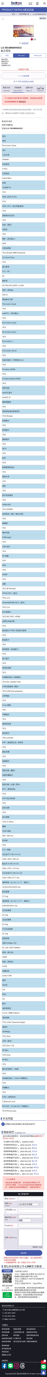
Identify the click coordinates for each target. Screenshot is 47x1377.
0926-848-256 (25, 1151)
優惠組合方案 (6, 1355)
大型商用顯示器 (18, 1332)
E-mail (7, 1225)
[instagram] (16, 1368)
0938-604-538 (25, 1155)
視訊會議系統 (31, 1329)
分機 (20, 1220)
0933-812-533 (25, 1161)
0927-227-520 (27, 1174)
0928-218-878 (25, 1145)
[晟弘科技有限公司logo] (16, 5)
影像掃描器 (5, 1345)
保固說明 (25, 43)
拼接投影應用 (6, 1341)
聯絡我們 (22, 102)
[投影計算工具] (37, 6)
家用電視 (16, 1335)
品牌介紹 (29, 89)
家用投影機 (5, 1329)
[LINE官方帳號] (10, 1368)
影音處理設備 (6, 1348)
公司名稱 (8, 1210)
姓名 (6, 1199)
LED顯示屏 (17, 1338)
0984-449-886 (25, 1164)
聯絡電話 (8, 1217)
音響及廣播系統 (31, 1341)
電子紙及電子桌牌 (19, 1341)
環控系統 (29, 1338)
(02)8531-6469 (28, 81)
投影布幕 (5, 1335)
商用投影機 (5, 1332)
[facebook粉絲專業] (4, 1368)
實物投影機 (17, 1329)
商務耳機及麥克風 (32, 1335)
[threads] (22, 1368)
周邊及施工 (5, 1352)
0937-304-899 (27, 1168)
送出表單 (23, 1253)
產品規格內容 (19, 110)
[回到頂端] (43, 1372)
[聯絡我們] (30, 6)
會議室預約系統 (31, 1332)
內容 (6, 1237)
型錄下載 (40, 89)
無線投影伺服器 (7, 1338)
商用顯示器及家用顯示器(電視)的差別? (20, 1124)
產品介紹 (6, 89)
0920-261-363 (25, 1148)
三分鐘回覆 (24, 76)
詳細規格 (18, 89)
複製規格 (43, 18)
